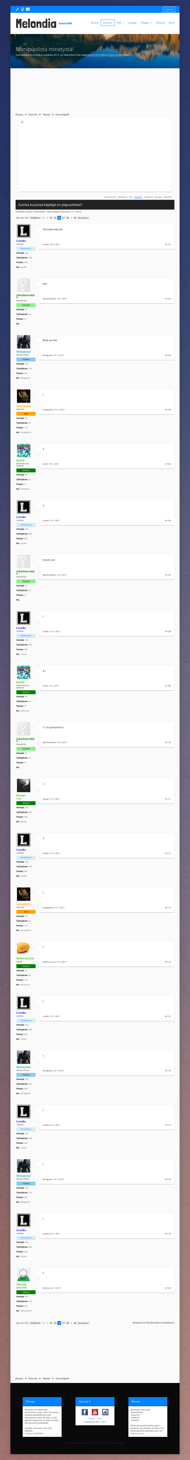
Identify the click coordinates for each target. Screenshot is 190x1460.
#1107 (168, 575)
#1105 (168, 464)
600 (26, 262)
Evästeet (168, 197)
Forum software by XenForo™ (95, 1443)
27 (25, 319)
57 (63, 217)
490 (26, 817)
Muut (171, 22)
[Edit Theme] (17, 9)
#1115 (168, 1016)
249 (26, 807)
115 (26, 427)
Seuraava (83, 217)
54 (51, 217)
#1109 (168, 686)
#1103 (168, 355)
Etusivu (95, 22)
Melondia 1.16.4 (125, 197)
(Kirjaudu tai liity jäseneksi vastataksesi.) (153, 1322)
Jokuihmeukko (49, 298)
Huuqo (46, 799)
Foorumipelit (39, 211)
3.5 (44, 784)
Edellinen (35, 217)
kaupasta (139, 1433)
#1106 (168, 520)
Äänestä (160, 22)
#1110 (168, 742)
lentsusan (65, 211)
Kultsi (45, 464)
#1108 (168, 631)
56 (59, 217)
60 (75, 217)
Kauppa (158, 197)
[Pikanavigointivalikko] (22, 9)
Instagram (148, 197)
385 (26, 373)
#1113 (168, 907)
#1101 (168, 244)
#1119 (168, 1233)
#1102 (168, 298)
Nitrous (46, 1288)
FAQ (119, 22)
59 (26, 418)
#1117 (168, 1125)
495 (26, 1306)
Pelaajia (145, 22)
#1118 (168, 1179)
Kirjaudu (169, 9)
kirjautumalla (115, 54)
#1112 (168, 853)
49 (26, 474)
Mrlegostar (48, 355)
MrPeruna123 (49, 962)
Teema (91, 1418)
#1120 (168, 1288)
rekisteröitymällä (96, 54)
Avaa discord (110, 197)
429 (26, 1296)
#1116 (168, 1070)
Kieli (100, 1418)
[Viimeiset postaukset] (28, 9)
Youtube (138, 197)
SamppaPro (48, 409)
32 (26, 309)
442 (26, 253)
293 (26, 363)
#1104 (168, 409)
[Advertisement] (95, 89)
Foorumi (108, 22)
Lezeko (46, 244)
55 (55, 217)
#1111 (168, 799)
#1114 (168, 962)
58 (67, 217)
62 (26, 970)
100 (26, 980)
